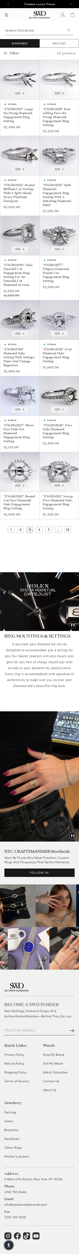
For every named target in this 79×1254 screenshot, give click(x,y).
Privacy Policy (14, 1055)
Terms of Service (16, 1081)
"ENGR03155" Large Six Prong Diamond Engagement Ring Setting (18, 115)
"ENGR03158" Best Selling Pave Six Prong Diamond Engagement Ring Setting (57, 117)
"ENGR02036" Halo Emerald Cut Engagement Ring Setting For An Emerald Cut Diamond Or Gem (18, 275)
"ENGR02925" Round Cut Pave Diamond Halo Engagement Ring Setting (19, 502)
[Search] (69, 30)
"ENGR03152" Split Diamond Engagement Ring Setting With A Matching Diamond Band (57, 195)
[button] (6, 15)
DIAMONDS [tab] (20, 43)
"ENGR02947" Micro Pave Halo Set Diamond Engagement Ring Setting (19, 433)
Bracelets (11, 1130)
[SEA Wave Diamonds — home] (39, 14)
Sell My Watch (53, 1063)
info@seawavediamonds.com (25, 1204)
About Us (49, 1090)
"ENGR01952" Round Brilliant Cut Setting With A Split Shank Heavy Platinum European (19, 193)
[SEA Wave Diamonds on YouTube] (27, 1238)
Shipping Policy (15, 1072)
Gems (8, 1121)
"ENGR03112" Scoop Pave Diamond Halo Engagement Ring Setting (58, 502)
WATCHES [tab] (59, 43)
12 (67, 529)
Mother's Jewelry (17, 1156)
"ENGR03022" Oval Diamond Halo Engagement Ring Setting (57, 355)
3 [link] (30, 529)
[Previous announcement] (8, 4)
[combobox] (39, 30)
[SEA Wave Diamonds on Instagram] (8, 1238)
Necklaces (11, 1139)
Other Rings (13, 1148)
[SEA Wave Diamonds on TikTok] (36, 1238)
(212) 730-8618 (15, 1217)
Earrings (10, 1112)
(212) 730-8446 (15, 1192)
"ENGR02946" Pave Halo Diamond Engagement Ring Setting (57, 431)
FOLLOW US (39, 872)
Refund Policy (14, 1063)
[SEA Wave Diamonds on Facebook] (18, 1238)
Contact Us (51, 1081)
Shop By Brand (53, 1055)
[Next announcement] (71, 4)
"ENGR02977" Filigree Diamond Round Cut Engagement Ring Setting (56, 273)
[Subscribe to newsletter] (72, 1030)
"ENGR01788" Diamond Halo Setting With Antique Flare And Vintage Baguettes (19, 357)
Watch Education (55, 1072)
